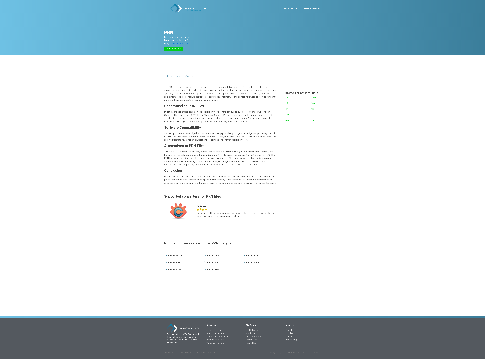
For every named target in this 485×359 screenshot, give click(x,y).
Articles (289, 333)
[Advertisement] (221, 62)
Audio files (251, 333)
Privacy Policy (275, 352)
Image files (251, 340)
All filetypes (252, 330)
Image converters (215, 340)
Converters (289, 8)
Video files (251, 343)
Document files (181, 43)
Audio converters (215, 333)
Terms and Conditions (296, 352)
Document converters (217, 336)
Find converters (173, 48)
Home (172, 76)
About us (290, 330)
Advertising (291, 340)
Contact (290, 336)
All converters (213, 330)
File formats (310, 8)
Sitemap (315, 352)
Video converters (215, 343)
